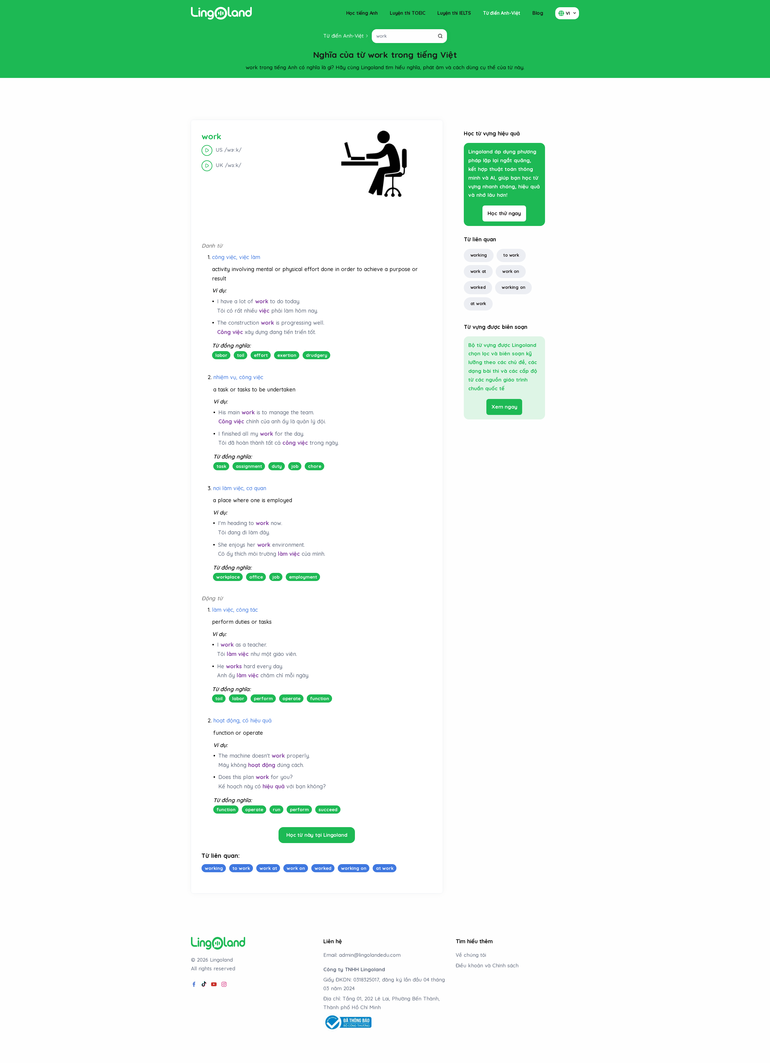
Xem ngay (504, 406)
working (478, 255)
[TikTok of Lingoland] (204, 984)
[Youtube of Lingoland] (214, 984)
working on (513, 287)
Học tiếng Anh (362, 13)
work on (510, 271)
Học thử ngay (504, 213)
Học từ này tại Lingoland (316, 835)
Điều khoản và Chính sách (487, 965)
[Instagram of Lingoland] (224, 984)
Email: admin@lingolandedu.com (362, 955)
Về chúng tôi (471, 955)
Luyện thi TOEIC (407, 13)
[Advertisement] (385, 99)
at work (478, 303)
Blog (537, 13)
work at (478, 271)
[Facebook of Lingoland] (194, 984)
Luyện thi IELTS (454, 13)
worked (478, 287)
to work (511, 255)
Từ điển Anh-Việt (501, 13)
